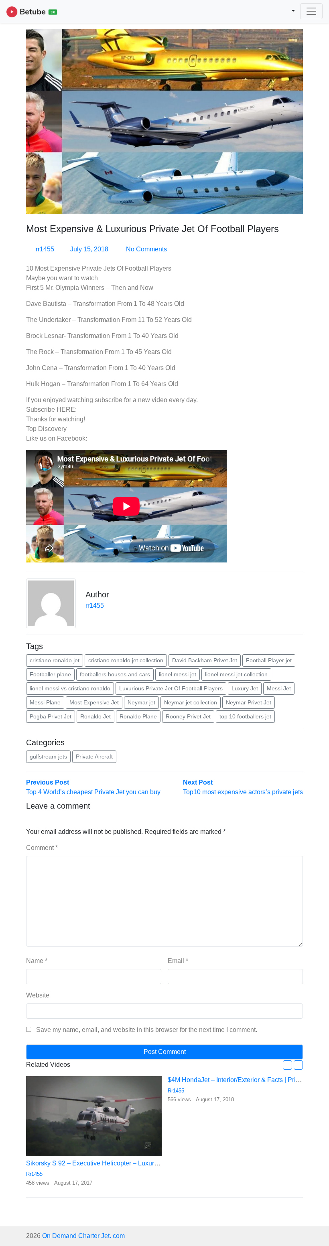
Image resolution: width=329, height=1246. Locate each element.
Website (37, 995)
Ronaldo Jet (95, 716)
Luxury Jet (245, 688)
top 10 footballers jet (245, 716)
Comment (42, 847)
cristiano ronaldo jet (54, 660)
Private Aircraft (94, 756)
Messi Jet (279, 688)
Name (36, 960)
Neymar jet (141, 702)
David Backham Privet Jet (204, 660)
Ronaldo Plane (138, 716)
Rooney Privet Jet (188, 716)
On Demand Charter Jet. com (83, 1235)
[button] (287, 1065)
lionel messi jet (177, 674)
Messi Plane (45, 702)
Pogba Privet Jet (50, 716)
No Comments (145, 249)
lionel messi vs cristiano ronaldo (70, 688)
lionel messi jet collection (236, 674)
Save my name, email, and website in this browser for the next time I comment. (146, 1029)
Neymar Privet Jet (248, 702)
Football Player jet (269, 660)
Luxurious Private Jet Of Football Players (171, 688)
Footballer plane (50, 674)
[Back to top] (23, 1198)
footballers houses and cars (115, 674)
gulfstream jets (48, 756)
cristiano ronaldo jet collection (125, 660)
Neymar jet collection (190, 702)
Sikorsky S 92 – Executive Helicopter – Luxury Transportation (113, 1163)
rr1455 (45, 249)
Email (178, 960)
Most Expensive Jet (94, 702)
